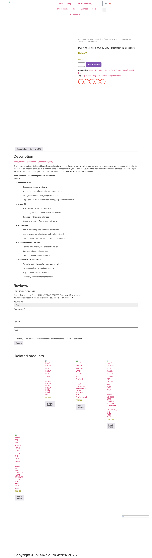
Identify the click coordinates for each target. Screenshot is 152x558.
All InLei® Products (96, 70)
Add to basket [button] (50, 404)
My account (75, 14)
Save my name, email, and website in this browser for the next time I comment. (49, 339)
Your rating (19, 302)
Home (60, 4)
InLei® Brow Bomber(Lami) (94, 39)
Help (94, 9)
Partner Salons (62, 9)
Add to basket (94, 64)
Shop (69, 4)
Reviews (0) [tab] (35, 149)
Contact (84, 9)
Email (17, 330)
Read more (110, 426)
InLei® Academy (85, 4)
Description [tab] (22, 149)
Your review (19, 309)
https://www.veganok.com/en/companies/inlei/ (101, 75)
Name (17, 322)
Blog (74, 9)
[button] (104, 10)
